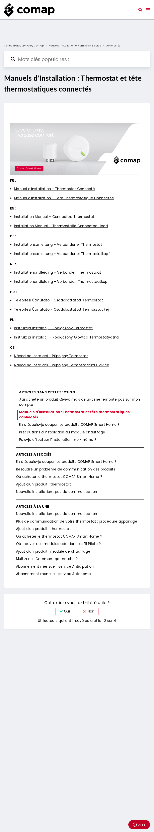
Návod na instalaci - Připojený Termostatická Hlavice (61, 365)
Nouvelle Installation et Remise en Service (75, 45)
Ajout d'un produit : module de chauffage (53, 551)
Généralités (113, 45)
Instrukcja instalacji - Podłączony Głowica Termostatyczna (66, 337)
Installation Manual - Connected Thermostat (54, 216)
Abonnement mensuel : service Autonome (53, 573)
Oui (67, 611)
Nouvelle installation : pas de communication (56, 491)
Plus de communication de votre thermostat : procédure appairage (76, 521)
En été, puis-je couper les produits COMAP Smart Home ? (69, 424)
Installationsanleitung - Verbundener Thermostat (58, 244)
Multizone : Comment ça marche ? (47, 558)
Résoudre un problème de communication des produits (65, 469)
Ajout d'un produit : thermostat (43, 484)
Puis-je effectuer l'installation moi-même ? (57, 439)
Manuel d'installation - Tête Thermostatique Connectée (64, 198)
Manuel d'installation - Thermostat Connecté (54, 188)
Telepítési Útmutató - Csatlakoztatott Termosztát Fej (61, 309)
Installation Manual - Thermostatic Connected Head (61, 226)
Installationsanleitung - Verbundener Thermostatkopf (62, 253)
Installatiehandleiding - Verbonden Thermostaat (57, 272)
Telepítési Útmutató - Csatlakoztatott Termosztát (58, 300)
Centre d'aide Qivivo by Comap (24, 45)
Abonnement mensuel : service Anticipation (55, 566)
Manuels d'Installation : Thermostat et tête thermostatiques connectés (74, 415)
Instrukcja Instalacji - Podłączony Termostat (53, 328)
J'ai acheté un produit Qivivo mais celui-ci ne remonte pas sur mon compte (79, 402)
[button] (148, 10)
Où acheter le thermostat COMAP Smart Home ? (59, 476)
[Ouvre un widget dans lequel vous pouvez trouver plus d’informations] (139, 825)
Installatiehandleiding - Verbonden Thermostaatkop (60, 281)
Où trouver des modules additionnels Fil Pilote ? (58, 543)
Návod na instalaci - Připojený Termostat (51, 356)
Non (90, 611)
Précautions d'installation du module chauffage (62, 432)
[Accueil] (29, 10)
